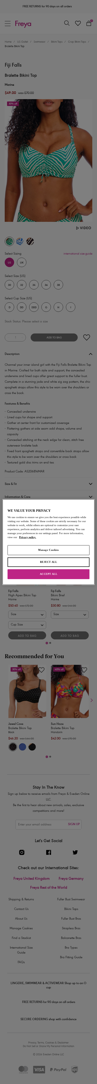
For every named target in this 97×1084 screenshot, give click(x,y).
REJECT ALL (48, 562)
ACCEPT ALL (48, 573)
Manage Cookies (48, 550)
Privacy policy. (27, 537)
